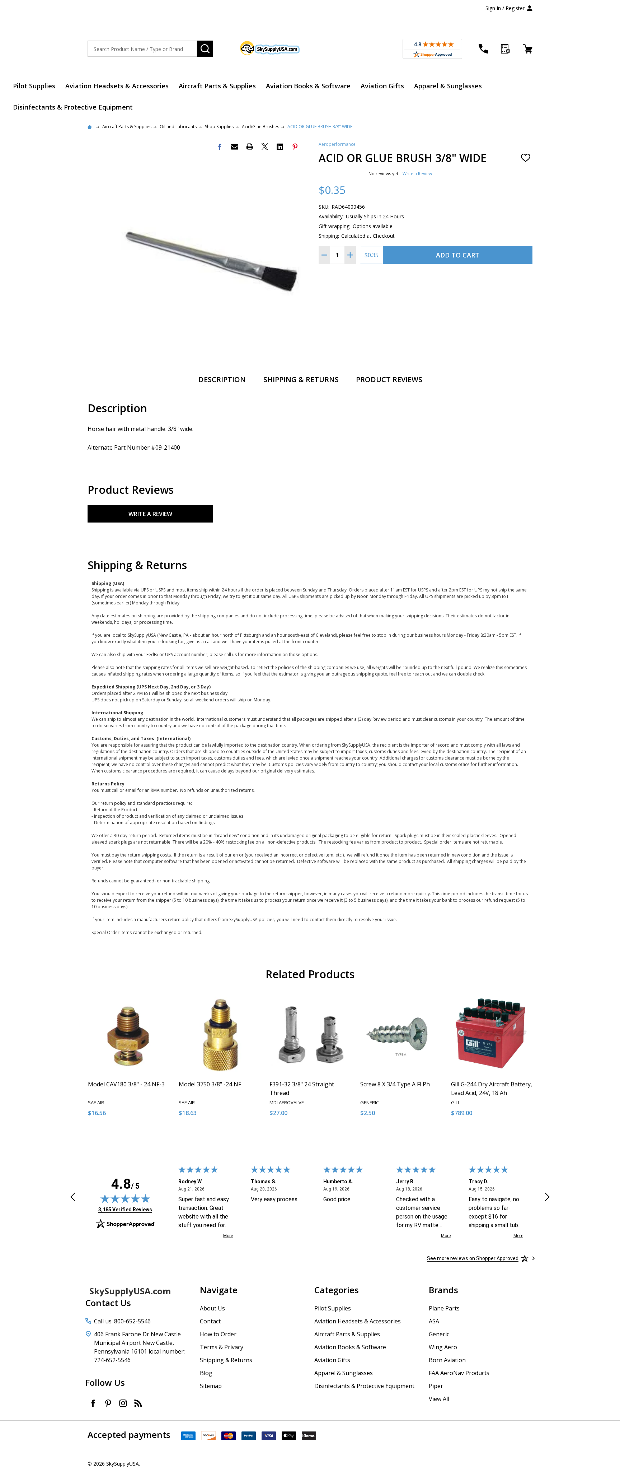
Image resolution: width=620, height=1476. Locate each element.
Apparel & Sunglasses (448, 86)
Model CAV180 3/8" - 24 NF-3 (126, 1084)
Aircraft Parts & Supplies (217, 86)
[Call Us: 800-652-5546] (483, 49)
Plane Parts (444, 1308)
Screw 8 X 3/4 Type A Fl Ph (395, 1084)
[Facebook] (219, 146)
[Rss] (138, 1403)
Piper (436, 1386)
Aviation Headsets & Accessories (117, 86)
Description (222, 379)
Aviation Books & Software (308, 86)
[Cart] (527, 49)
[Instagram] (123, 1403)
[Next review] (547, 1198)
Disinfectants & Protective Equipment (73, 107)
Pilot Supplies (34, 86)
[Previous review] (73, 1198)
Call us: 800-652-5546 (122, 1321)
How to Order (218, 1334)
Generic (439, 1334)
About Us (212, 1308)
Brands (443, 1290)
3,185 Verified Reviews (125, 1209)
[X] (264, 146)
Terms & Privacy (221, 1347)
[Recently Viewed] (505, 49)
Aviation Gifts (382, 86)
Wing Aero (443, 1347)
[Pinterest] (294, 146)
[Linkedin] (279, 146)
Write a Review (417, 174)
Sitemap (211, 1386)
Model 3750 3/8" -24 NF (210, 1084)
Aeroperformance (337, 144)
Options (232, 1137)
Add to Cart (457, 255)
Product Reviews (389, 379)
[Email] (234, 146)
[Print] (249, 146)
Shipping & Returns (301, 379)
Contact (210, 1321)
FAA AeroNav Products (459, 1373)
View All (439, 1399)
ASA (434, 1321)
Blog (206, 1373)
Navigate (219, 1290)
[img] (125, 1198)
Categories (336, 1290)
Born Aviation (447, 1360)
